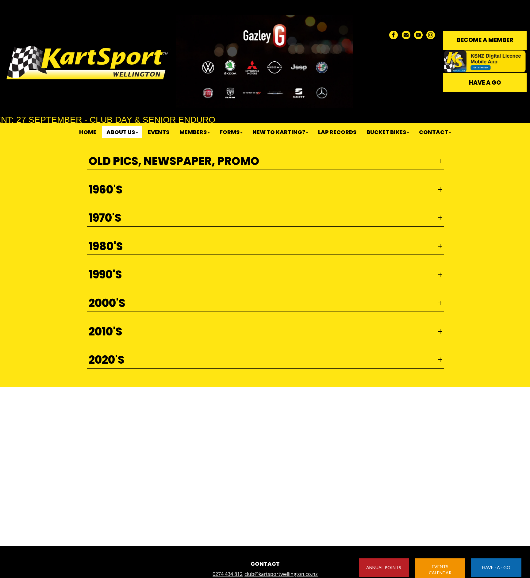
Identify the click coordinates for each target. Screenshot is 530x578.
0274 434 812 (228, 574)
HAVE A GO (485, 82)
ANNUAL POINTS (383, 567)
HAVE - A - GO (496, 567)
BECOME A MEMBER (485, 40)
